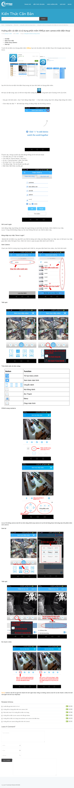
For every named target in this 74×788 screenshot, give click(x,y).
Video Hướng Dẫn (52, 4)
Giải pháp (62, 4)
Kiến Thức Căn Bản (39, 4)
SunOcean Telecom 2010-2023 (13, 785)
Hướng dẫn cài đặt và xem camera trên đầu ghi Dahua (16, 715)
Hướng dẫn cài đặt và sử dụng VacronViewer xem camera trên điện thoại (21, 718)
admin (17, 33)
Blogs (69, 4)
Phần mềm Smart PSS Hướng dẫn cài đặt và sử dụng (16, 712)
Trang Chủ (27, 4)
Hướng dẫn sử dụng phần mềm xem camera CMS (15, 709)
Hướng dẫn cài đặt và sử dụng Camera (32, 33)
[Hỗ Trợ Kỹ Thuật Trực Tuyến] (6, 6)
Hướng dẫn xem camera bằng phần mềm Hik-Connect (16, 721)
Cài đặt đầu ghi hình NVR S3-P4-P (11, 706)
